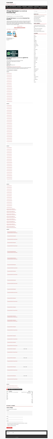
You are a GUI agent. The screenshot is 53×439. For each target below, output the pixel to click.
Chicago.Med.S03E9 (9, 160)
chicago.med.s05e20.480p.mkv (11, 375)
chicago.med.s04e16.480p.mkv (11, 211)
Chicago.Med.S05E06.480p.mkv (11, 264)
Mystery (35, 66)
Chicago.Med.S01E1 (9, 73)
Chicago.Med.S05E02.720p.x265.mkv (12, 239)
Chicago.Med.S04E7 (9, 195)
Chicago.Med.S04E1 (9, 185)
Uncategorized (35, 79)
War (34, 80)
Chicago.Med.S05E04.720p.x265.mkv (12, 252)
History (35, 54)
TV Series (17, 14)
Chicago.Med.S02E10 (9, 120)
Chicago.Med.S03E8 (9, 159)
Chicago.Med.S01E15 (9, 96)
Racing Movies (35, 70)
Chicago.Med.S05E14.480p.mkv (11, 326)
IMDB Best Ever (36, 57)
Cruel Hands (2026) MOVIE (37, 17)
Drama (35, 50)
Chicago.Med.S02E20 (9, 136)
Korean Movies (30, 6)
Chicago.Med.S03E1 (9, 147)
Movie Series (35, 62)
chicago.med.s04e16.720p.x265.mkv (11, 212)
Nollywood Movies (43, 6)
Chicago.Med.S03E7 (9, 157)
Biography (35, 40)
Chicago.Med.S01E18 (9, 101)
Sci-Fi (34, 72)
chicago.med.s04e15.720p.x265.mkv (11, 209)
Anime (34, 37)
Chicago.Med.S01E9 (9, 86)
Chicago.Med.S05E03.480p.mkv (11, 242)
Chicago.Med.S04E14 (9, 207)
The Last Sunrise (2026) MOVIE (38, 21)
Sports (34, 74)
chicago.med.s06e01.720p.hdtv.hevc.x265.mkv (13, 387)
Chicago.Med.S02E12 (9, 123)
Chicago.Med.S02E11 (9, 121)
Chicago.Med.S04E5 (9, 192)
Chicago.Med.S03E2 (9, 149)
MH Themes (17, 437)
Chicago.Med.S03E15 (9, 170)
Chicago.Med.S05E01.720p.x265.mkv (12, 232)
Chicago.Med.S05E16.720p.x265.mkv (12, 345)
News (34, 67)
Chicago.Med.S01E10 (9, 88)
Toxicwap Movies (36, 76)
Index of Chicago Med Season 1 (18, 389)
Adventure (35, 36)
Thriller (35, 75)
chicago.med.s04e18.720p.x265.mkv (11, 217)
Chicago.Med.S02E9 (9, 118)
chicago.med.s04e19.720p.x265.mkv (11, 219)
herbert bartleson (36, 26)
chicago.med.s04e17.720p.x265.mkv (11, 214)
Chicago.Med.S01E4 (9, 78)
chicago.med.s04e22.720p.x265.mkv (11, 227)
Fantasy (35, 53)
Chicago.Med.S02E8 (9, 116)
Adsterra (15, 432)
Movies (35, 63)
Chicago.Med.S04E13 (9, 205)
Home (7, 6)
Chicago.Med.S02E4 (9, 110)
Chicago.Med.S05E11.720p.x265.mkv (12, 310)
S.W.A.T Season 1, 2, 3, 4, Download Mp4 (12, 29)
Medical (35, 61)
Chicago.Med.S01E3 (9, 76)
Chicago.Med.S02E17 (9, 131)
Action (34, 35)
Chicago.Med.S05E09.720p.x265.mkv (12, 292)
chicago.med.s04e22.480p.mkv (11, 226)
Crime (34, 48)
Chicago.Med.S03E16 (9, 172)
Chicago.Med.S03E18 (9, 175)
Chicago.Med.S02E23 (9, 141)
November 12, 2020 (10, 14)
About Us (35, 8)
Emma (14, 14)
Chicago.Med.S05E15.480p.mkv (11, 335)
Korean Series (24, 6)
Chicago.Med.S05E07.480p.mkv (11, 271)
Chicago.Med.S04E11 (9, 202)
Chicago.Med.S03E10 (9, 162)
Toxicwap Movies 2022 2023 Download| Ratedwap (13, 8)
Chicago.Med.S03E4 (9, 152)
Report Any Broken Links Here (41, 25)
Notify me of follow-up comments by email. (12, 424)
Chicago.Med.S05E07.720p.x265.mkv (12, 274)
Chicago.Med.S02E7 (9, 115)
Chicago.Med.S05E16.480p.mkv (11, 342)
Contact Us (40, 8)
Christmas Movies (36, 45)
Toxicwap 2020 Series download (28, 8)
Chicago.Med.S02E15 (9, 128)
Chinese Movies (36, 6)
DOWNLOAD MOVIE (19, 26)
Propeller (11, 432)
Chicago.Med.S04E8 (9, 197)
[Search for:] (40, 11)
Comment (8, 410)
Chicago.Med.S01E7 (9, 83)
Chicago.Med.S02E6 (9, 113)
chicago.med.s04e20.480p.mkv (11, 221)
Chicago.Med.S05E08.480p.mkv (11, 280)
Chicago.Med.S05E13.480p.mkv (11, 320)
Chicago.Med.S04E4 (9, 190)
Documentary (35, 49)
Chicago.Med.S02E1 (9, 105)
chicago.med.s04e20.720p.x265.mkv (11, 222)
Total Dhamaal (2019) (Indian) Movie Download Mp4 (14, 66)
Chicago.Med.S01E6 (9, 81)
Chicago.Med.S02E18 (9, 133)
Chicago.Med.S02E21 (9, 138)
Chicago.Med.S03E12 (9, 165)
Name (7, 416)
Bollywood (19, 6)
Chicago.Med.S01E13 (9, 93)
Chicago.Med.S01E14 (9, 94)
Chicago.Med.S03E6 (9, 155)
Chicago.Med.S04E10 (9, 200)
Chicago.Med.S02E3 (9, 108)
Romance (35, 71)
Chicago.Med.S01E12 (9, 91)
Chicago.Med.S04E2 (9, 187)
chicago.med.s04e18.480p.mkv (11, 216)
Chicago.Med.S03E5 (9, 154)
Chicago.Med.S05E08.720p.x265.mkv (12, 283)
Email (7, 418)
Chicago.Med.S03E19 (9, 177)
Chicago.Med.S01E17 (9, 99)
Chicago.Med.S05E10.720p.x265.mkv (12, 301)
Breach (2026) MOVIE (36, 18)
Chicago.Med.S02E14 (9, 126)
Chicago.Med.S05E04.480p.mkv (11, 251)
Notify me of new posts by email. (11, 425)
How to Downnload (13, 6)
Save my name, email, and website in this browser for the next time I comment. (17, 423)
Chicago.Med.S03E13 (9, 167)
